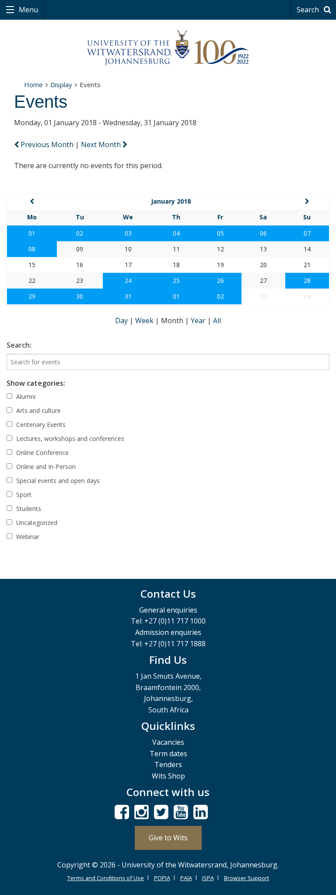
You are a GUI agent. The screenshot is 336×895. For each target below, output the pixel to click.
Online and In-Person (45, 466)
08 (31, 249)
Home (33, 84)
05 (220, 233)
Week (145, 320)
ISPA (208, 878)
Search (309, 9)
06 (263, 233)
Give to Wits (168, 837)
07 (307, 233)
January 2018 (171, 201)
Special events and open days (57, 480)
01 (31, 233)
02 (79, 233)
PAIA (186, 878)
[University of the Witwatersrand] (168, 48)
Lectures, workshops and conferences (69, 438)
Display (61, 84)
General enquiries (168, 610)
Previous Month (47, 144)
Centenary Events (40, 424)
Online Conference (41, 452)
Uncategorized (35, 522)
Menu (27, 9)
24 (128, 280)
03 (128, 233)
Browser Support (246, 878)
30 (79, 296)
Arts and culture (37, 410)
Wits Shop (168, 776)
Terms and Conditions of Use (105, 878)
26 (220, 280)
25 (176, 280)
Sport (23, 494)
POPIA (162, 878)
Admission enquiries (168, 632)
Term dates (168, 753)
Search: (19, 345)
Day (122, 320)
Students (27, 508)
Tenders (168, 764)
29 (31, 296)
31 (128, 296)
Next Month (101, 144)
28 (307, 280)
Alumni (24, 396)
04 (176, 233)
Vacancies (168, 742)
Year (199, 320)
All (217, 320)
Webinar (26, 536)
